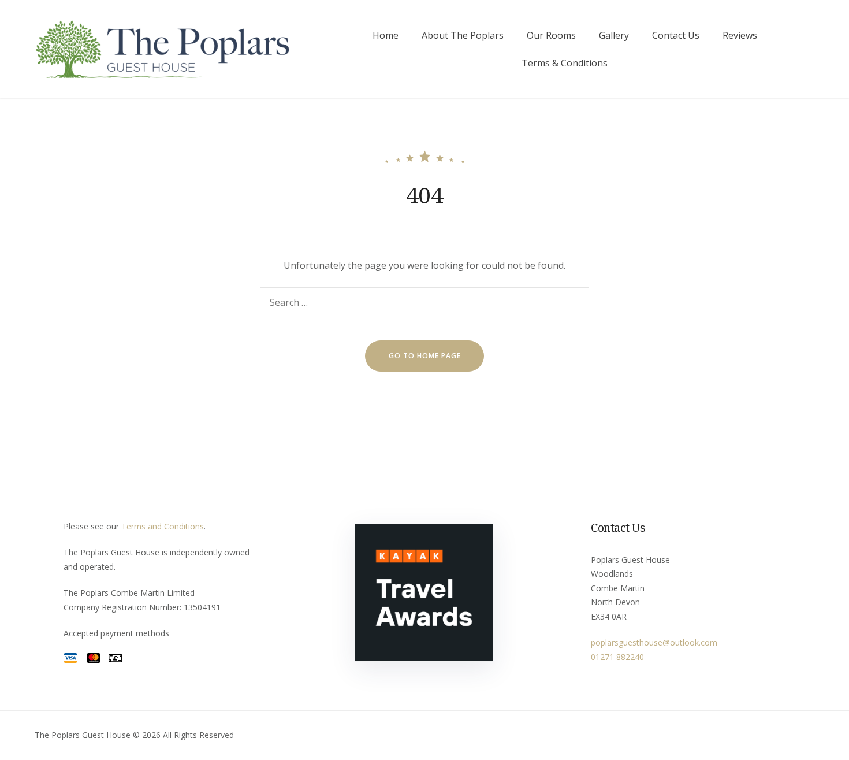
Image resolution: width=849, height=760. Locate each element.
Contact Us (675, 35)
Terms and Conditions (162, 526)
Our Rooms (551, 35)
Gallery (614, 35)
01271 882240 (617, 656)
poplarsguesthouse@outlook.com (654, 642)
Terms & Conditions (565, 63)
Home (386, 35)
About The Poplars (463, 35)
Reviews (740, 35)
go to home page (425, 356)
